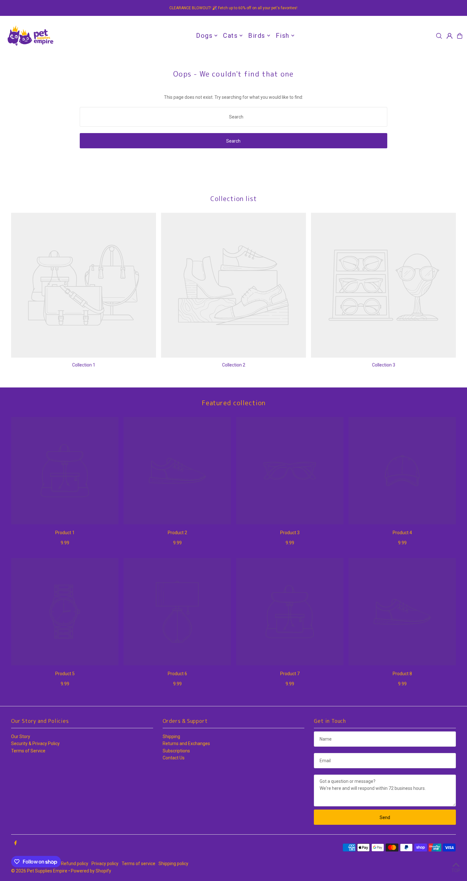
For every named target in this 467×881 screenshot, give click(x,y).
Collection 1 (83, 364)
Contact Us (174, 757)
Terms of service (138, 863)
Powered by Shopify (91, 870)
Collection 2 (233, 364)
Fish (282, 35)
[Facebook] (15, 843)
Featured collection (234, 402)
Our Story (20, 736)
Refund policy (74, 863)
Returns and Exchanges (186, 743)
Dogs (204, 35)
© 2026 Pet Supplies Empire (39, 870)
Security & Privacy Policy (35, 743)
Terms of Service (28, 750)
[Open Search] (439, 36)
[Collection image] (83, 285)
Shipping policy (173, 863)
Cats (230, 35)
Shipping (171, 736)
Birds (256, 35)
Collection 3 (383, 364)
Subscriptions (176, 750)
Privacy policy (104, 863)
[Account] (449, 36)
